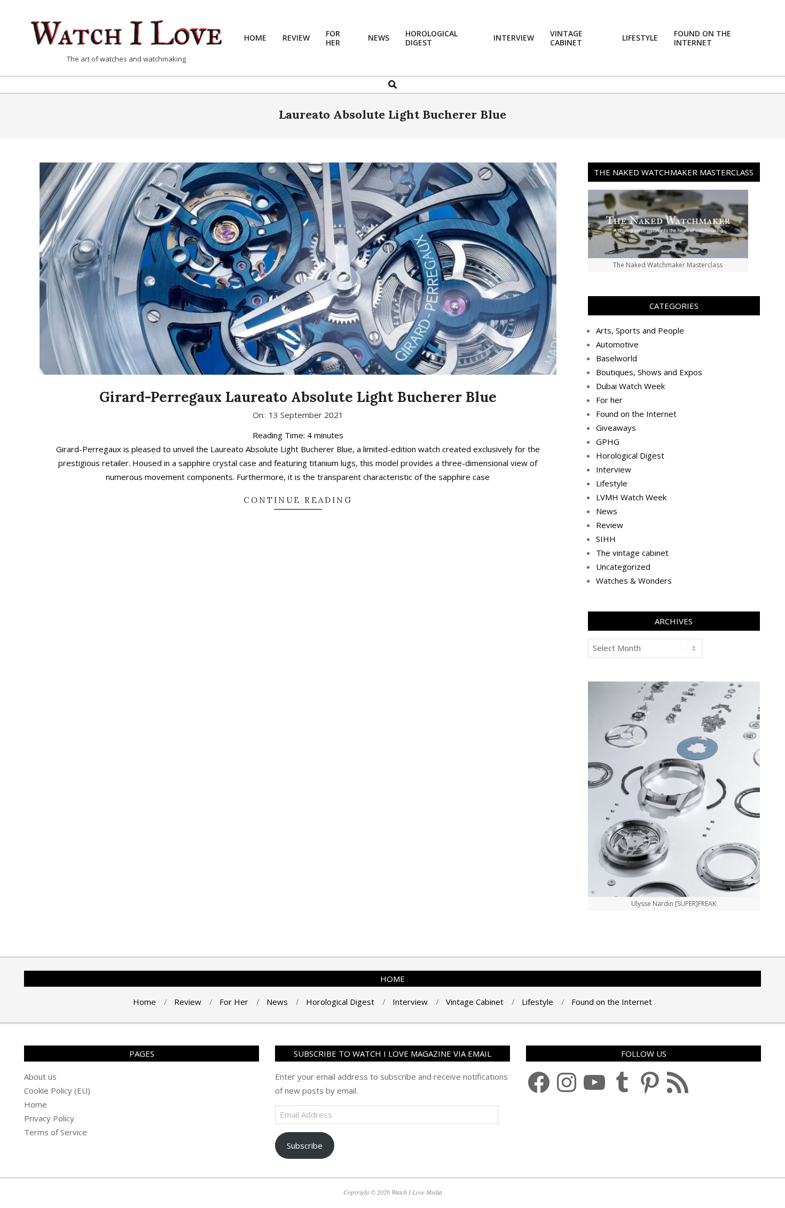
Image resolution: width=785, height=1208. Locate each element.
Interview (613, 469)
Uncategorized (623, 566)
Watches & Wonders (634, 580)
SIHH (606, 538)
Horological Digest (630, 455)
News (606, 511)
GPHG (607, 441)
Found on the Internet (636, 413)
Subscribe (305, 1145)
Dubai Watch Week (630, 386)
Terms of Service (55, 1132)
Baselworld (616, 358)
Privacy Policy (49, 1118)
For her (609, 399)
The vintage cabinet (632, 552)
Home (35, 1104)
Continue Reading (298, 500)
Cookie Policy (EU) (57, 1090)
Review (609, 525)
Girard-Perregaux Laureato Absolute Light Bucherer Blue (298, 397)
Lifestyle (611, 483)
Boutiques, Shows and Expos (649, 372)
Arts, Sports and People (640, 330)
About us (40, 1076)
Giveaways (616, 427)
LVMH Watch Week (631, 497)
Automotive (617, 344)
